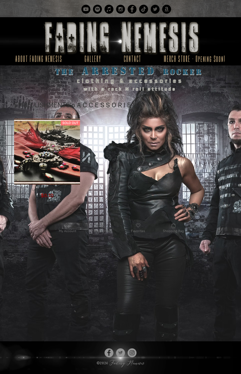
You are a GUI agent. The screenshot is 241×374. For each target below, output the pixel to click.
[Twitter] (155, 9)
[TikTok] (143, 9)
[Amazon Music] (166, 9)
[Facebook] (132, 9)
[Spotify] (97, 9)
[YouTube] (85, 9)
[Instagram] (120, 9)
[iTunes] (108, 9)
